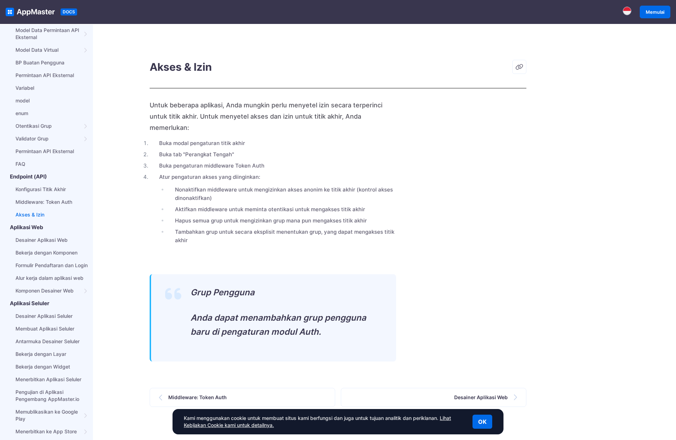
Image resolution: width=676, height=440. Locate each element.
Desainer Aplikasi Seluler (44, 316)
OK (482, 421)
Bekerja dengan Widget (42, 367)
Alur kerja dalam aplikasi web (49, 278)
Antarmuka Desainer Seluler (47, 341)
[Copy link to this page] (519, 67)
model (22, 100)
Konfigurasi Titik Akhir (40, 189)
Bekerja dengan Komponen (46, 253)
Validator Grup (32, 139)
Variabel (24, 88)
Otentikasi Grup (33, 126)
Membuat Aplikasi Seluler (44, 329)
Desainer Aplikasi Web (41, 240)
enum (21, 113)
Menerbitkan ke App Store (46, 431)
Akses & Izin (29, 215)
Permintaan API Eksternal (44, 75)
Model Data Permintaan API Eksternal (47, 33)
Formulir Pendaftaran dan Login (51, 265)
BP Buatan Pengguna (39, 62)
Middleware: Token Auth (43, 202)
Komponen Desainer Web (44, 291)
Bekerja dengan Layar (40, 354)
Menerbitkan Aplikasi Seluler (48, 379)
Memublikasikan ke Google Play (46, 415)
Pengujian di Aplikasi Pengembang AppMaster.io (47, 395)
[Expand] (86, 34)
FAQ (20, 164)
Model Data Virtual (36, 50)
